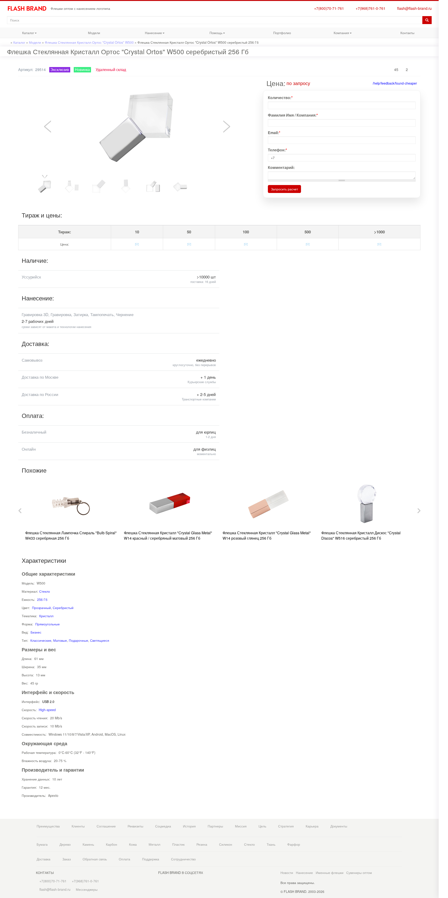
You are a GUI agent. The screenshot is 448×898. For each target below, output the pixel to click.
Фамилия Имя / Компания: (293, 115)
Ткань (271, 844)
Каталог (17, 34)
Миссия (241, 826)
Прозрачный (41, 607)
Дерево (65, 844)
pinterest (443, 137)
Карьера (312, 826)
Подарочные (78, 640)
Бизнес (36, 632)
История (189, 826)
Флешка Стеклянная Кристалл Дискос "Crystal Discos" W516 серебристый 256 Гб (361, 535)
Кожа (133, 844)
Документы (338, 826)
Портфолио (282, 32)
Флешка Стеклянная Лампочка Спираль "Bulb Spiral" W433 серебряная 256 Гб (71, 535)
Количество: (280, 97)
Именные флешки (329, 872)
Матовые (60, 640)
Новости (286, 872)
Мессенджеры (87, 889)
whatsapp (443, 92)
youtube (443, 147)
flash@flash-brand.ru (413, 8)
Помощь (205, 34)
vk (443, 119)
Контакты (407, 32)
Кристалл (46, 615)
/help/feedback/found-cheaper (395, 83)
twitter (443, 128)
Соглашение (106, 826)
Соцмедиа (163, 826)
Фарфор (293, 844)
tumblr (443, 156)
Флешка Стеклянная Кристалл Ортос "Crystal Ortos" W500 (89, 42)
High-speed (47, 709)
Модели (94, 32)
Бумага (42, 844)
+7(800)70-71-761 (328, 8)
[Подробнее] (313, 83)
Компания (331, 34)
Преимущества (48, 826)
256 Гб (42, 599)
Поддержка (150, 859)
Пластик (178, 844)
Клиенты (78, 826)
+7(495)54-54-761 (443, 38)
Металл (154, 844)
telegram (443, 101)
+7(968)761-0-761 (369, 8)
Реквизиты (135, 826)
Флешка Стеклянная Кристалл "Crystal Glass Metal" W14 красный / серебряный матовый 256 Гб (168, 535)
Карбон (111, 844)
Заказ (66, 859)
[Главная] (29, 8)
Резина (201, 844)
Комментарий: (281, 167)
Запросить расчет (284, 189)
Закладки (443, 11)
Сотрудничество (183, 859)
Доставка (43, 859)
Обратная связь (95, 859)
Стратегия (286, 826)
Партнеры (215, 826)
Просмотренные (443, 20)
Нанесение (143, 34)
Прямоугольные (47, 624)
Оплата (124, 859)
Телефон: (277, 150)
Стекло (44, 591)
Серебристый (63, 607)
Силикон (225, 844)
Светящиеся (99, 640)
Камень (88, 844)
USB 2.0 (48, 701)
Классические (40, 640)
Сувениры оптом (359, 872)
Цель (262, 826)
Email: (274, 132)
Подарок (443, 74)
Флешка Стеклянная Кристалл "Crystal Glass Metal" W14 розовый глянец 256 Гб (267, 535)
